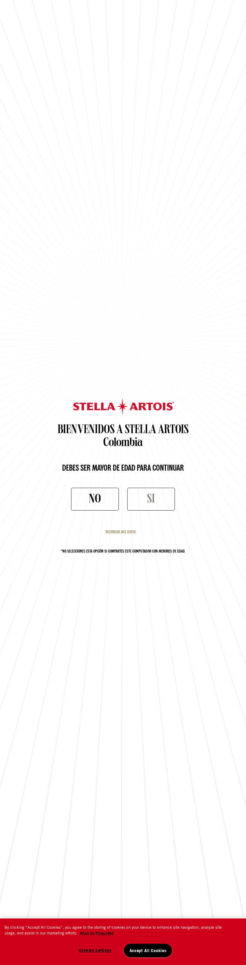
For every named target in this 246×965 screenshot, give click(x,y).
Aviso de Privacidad (97, 933)
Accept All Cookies (148, 950)
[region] (123, 942)
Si (151, 500)
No (95, 500)
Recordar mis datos (121, 532)
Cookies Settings (95, 950)
